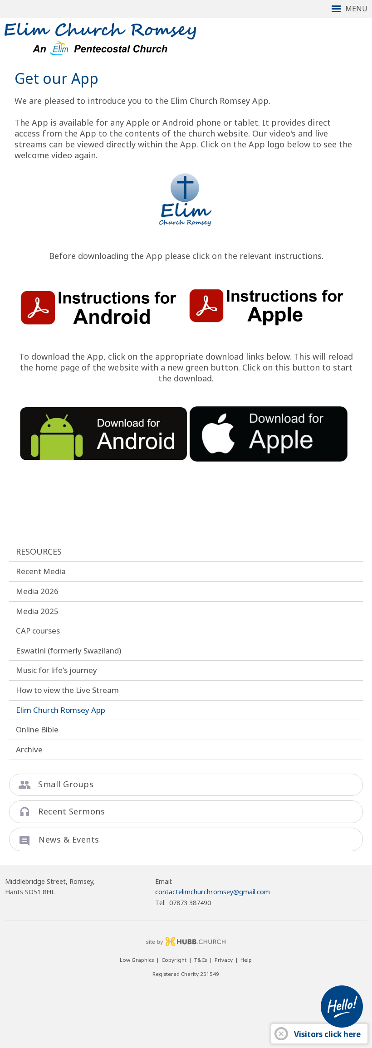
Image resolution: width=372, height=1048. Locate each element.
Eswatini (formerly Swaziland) (68, 650)
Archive (29, 749)
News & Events (69, 839)
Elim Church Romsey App (60, 710)
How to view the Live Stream (67, 690)
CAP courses (38, 630)
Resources (39, 551)
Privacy (224, 959)
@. (212, 891)
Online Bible (37, 729)
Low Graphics (137, 959)
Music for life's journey (56, 670)
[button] (186, 9)
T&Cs (200, 959)
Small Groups (65, 784)
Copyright (174, 959)
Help (246, 959)
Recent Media (41, 571)
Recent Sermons (71, 811)
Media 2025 (37, 611)
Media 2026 (37, 591)
